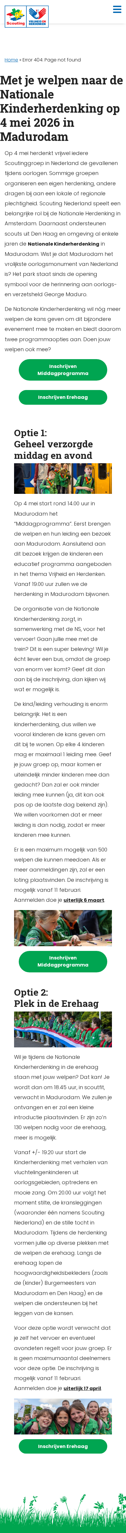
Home (11, 59)
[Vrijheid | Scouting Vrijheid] (27, 16)
